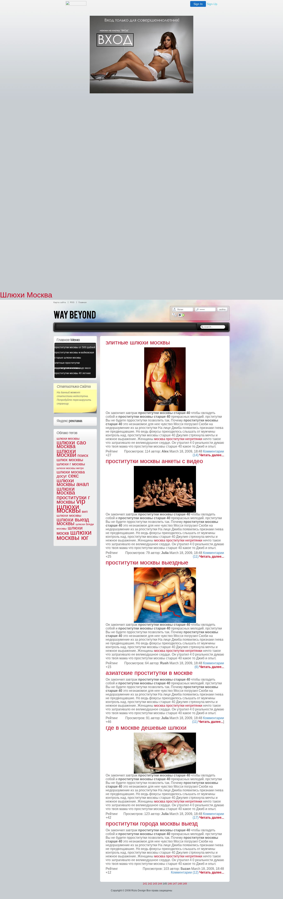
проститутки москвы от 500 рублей (74, 347)
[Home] (79, 321)
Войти (222, 309)
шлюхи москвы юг (74, 535)
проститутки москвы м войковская (74, 352)
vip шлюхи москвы (71, 505)
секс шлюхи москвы (68, 480)
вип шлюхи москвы (72, 513)
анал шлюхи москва (73, 488)
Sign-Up (212, 4)
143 (155, 883)
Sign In (198, 4)
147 (175, 883)
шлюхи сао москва (71, 444)
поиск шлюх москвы (72, 457)
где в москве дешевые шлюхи (146, 727)
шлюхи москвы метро (70, 468)
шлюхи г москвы (71, 464)
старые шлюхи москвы (67, 357)
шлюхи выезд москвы (73, 521)
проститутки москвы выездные (147, 562)
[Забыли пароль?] (174, 315)
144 (160, 883)
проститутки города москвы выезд (152, 823)
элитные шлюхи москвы (138, 342)
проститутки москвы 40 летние (72, 373)
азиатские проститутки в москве (149, 673)
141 (145, 883)
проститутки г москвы (73, 499)
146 (170, 883)
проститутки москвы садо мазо (72, 368)
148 (180, 883)
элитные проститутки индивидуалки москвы (67, 363)
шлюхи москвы (68, 438)
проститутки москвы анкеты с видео (154, 461)
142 (150, 883)
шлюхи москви (66, 453)
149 (185, 883)
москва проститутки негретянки (178, 439)
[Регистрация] (181, 315)
